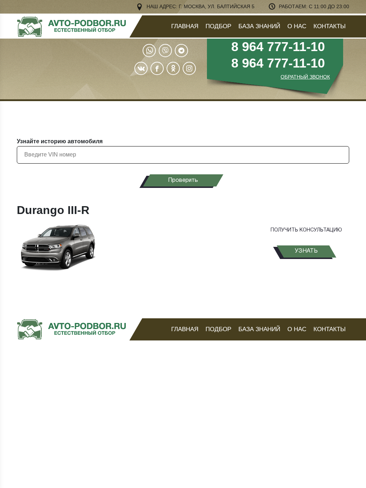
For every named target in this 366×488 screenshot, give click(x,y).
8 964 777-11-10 (278, 46)
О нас (296, 26)
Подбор (218, 26)
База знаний (259, 26)
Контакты (329, 26)
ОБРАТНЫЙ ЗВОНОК (305, 77)
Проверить (183, 180)
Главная (184, 26)
